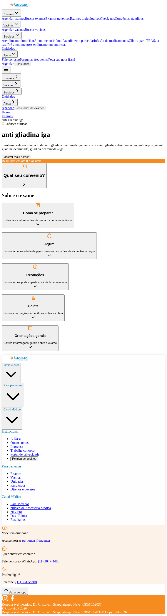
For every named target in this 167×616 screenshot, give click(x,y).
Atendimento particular (78, 40)
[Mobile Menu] (6, 69)
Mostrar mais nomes (16, 156)
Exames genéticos (57, 18)
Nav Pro (16, 512)
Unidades (8, 48)
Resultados (22, 63)
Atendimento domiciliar (18, 40)
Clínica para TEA (141, 40)
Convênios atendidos (129, 18)
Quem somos (19, 442)
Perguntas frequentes (34, 59)
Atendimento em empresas (48, 44)
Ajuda (7, 55)
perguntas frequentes (36, 540)
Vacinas (8, 25)
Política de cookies (24, 458)
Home (6, 112)
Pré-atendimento (18, 44)
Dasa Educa (18, 516)
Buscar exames (35, 18)
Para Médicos (19, 504)
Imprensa (16, 446)
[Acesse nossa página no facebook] (12, 600)
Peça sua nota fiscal (61, 59)
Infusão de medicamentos (111, 40)
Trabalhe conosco (22, 450)
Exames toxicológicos (85, 18)
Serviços (9, 36)
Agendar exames (13, 18)
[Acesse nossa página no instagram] (5, 600)
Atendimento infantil (48, 40)
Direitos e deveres (22, 489)
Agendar (8, 63)
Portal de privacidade (24, 454)
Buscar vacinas (35, 29)
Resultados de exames (29, 108)
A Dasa (15, 439)
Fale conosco (11, 59)
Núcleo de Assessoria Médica (30, 508)
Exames (8, 14)
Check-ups (107, 18)
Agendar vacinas (13, 29)
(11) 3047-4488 (48, 561)
